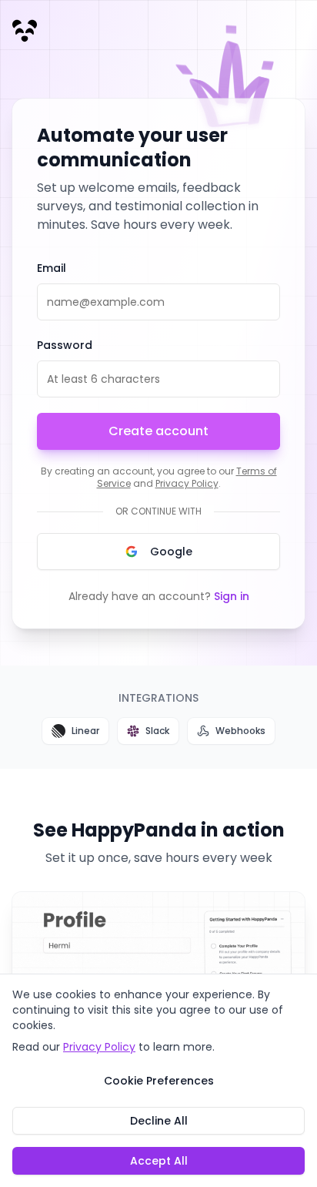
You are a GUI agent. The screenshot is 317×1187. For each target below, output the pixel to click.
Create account (158, 431)
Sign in (231, 596)
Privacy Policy (187, 483)
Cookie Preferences (159, 1080)
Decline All (159, 1120)
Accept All (159, 1161)
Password (64, 345)
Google (171, 551)
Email (51, 268)
